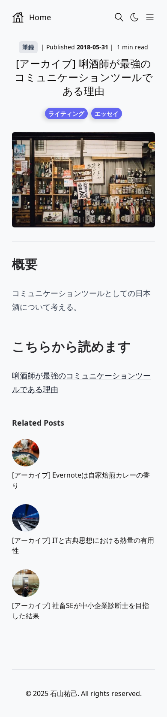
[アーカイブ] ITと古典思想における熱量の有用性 (83, 545)
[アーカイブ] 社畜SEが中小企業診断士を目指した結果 (80, 610)
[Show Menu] (150, 17)
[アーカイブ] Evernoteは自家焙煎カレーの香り (81, 480)
